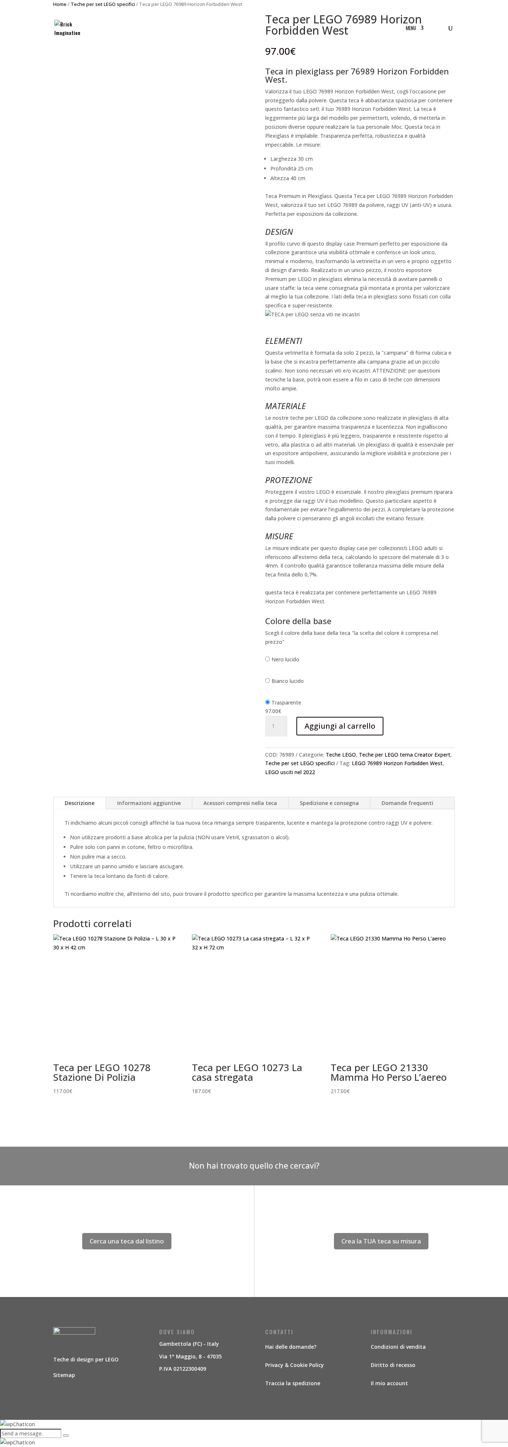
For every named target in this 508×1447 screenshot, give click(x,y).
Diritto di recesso (393, 1364)
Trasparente (286, 702)
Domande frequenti (407, 802)
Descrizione (79, 802)
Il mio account (389, 1383)
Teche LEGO (341, 754)
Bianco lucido (287, 680)
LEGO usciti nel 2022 (290, 772)
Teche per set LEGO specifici (300, 763)
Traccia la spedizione (292, 1383)
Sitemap (64, 1375)
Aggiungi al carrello (340, 726)
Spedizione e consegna (329, 802)
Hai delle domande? (290, 1346)
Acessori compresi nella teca (240, 802)
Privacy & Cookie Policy (294, 1364)
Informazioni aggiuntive (149, 802)
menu (411, 28)
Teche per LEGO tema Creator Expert (404, 754)
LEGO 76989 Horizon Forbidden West (397, 763)
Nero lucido (285, 659)
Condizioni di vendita (398, 1346)
